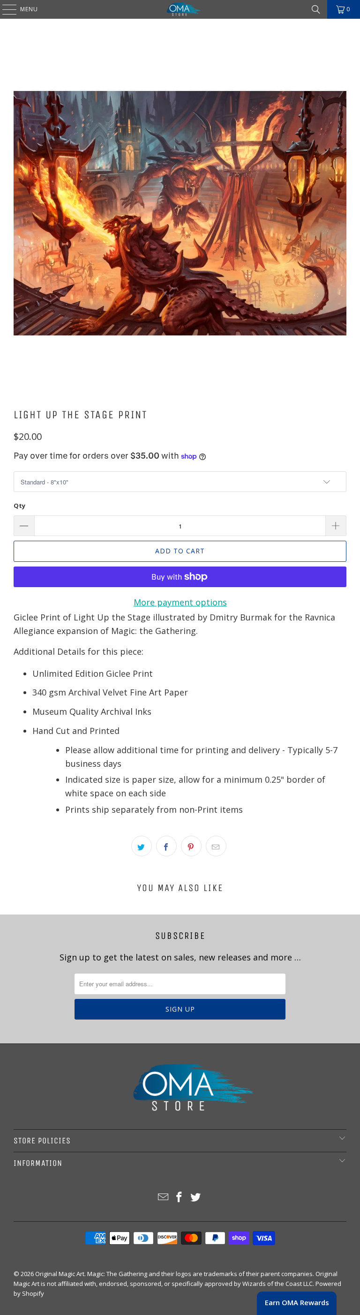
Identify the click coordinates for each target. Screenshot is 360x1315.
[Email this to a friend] (216, 846)
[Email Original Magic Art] (163, 1197)
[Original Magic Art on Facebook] (179, 1197)
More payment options (180, 602)
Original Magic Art (59, 1274)
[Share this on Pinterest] (191, 846)
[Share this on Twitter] (141, 846)
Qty (19, 505)
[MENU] (4, 9)
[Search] (316, 9)
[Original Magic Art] (180, 9)
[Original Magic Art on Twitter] (196, 1197)
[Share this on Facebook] (166, 846)
